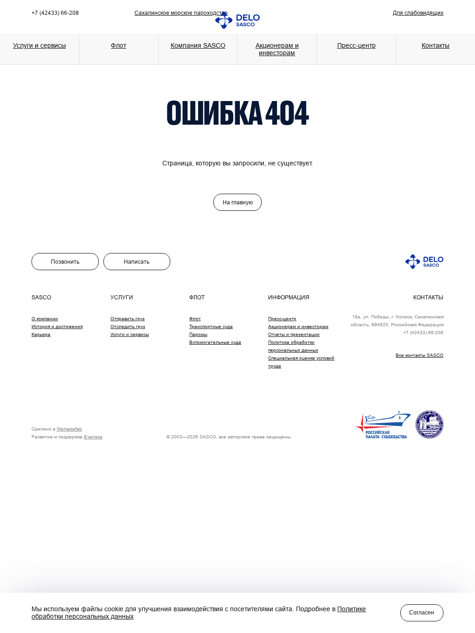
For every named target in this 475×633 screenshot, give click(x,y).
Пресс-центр (282, 319)
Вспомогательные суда (215, 342)
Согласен (421, 612)
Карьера (41, 334)
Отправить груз (127, 319)
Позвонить (65, 261)
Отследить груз (127, 326)
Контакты (435, 45)
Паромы (198, 334)
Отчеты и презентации (294, 334)
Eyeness (93, 437)
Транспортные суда (211, 326)
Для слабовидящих (418, 12)
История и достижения (57, 326)
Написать (136, 261)
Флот (195, 319)
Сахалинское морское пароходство (181, 12)
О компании (45, 319)
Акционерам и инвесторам (277, 49)
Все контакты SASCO (419, 355)
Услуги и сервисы (129, 334)
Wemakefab (69, 429)
